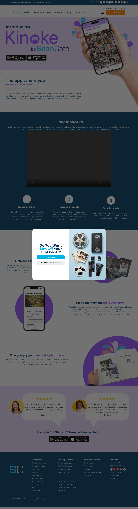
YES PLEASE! (51, 257)
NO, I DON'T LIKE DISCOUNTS (50, 263)
